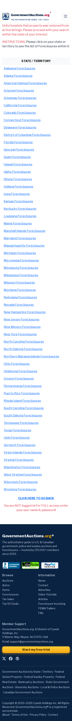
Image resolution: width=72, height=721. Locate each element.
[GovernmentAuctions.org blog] (17, 659)
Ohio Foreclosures (17, 364)
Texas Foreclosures (17, 430)
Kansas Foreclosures (18, 201)
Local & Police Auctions (55, 687)
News (41, 580)
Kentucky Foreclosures (20, 208)
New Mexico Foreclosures (22, 327)
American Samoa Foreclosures (25, 83)
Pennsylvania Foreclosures (23, 386)
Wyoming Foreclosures (20, 489)
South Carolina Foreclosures (24, 408)
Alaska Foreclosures (18, 76)
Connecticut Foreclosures (22, 120)
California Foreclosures (20, 105)
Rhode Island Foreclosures (22, 401)
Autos (6, 585)
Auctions (7, 580)
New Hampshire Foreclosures (25, 312)
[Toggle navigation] (65, 16)
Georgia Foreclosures (19, 149)
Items (6, 589)
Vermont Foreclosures (19, 445)
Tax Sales (8, 599)
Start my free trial (36, 649)
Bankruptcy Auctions (31, 682)
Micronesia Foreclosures (21, 260)
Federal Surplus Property (39, 676)
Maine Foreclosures (18, 223)
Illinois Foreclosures (18, 179)
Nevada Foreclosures (19, 304)
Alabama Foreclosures (19, 68)
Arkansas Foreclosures (20, 98)
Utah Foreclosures (17, 437)
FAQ (40, 612)
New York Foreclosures (20, 334)
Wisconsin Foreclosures (21, 482)
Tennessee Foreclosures (21, 423)
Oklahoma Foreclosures (20, 371)
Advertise (44, 589)
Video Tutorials (47, 594)
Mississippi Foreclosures (21, 275)
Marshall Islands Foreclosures (24, 231)
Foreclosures (10, 594)
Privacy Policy (38, 714)
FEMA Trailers (46, 608)
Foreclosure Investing (51, 603)
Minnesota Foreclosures (21, 268)
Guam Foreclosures (17, 157)
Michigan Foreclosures (20, 253)
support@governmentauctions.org (31, 641)
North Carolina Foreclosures (24, 341)
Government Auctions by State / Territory (27, 671)
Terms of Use (19, 714)
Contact (43, 585)
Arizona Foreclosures (19, 90)
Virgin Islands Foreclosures (23, 452)
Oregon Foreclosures (19, 378)
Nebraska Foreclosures (20, 297)
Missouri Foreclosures (19, 282)
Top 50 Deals (10, 603)
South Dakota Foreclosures (23, 415)
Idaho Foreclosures (17, 172)
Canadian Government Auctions (22, 692)
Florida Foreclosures (18, 142)
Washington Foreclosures (22, 467)
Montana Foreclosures (20, 290)
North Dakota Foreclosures (23, 349)
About (6, 714)
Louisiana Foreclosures (20, 216)
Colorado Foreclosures (20, 112)
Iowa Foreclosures (17, 194)
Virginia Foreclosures (19, 460)
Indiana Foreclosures (18, 186)
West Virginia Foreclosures (23, 474)
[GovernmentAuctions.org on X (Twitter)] (4, 659)
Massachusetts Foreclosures (24, 245)
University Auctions (27, 687)
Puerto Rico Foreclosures (22, 393)
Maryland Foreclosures (20, 238)
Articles (43, 599)
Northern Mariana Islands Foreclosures (31, 356)
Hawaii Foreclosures (18, 164)
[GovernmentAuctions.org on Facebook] (11, 659)
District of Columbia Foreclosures (27, 135)
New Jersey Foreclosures (21, 319)
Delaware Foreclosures (20, 127)
